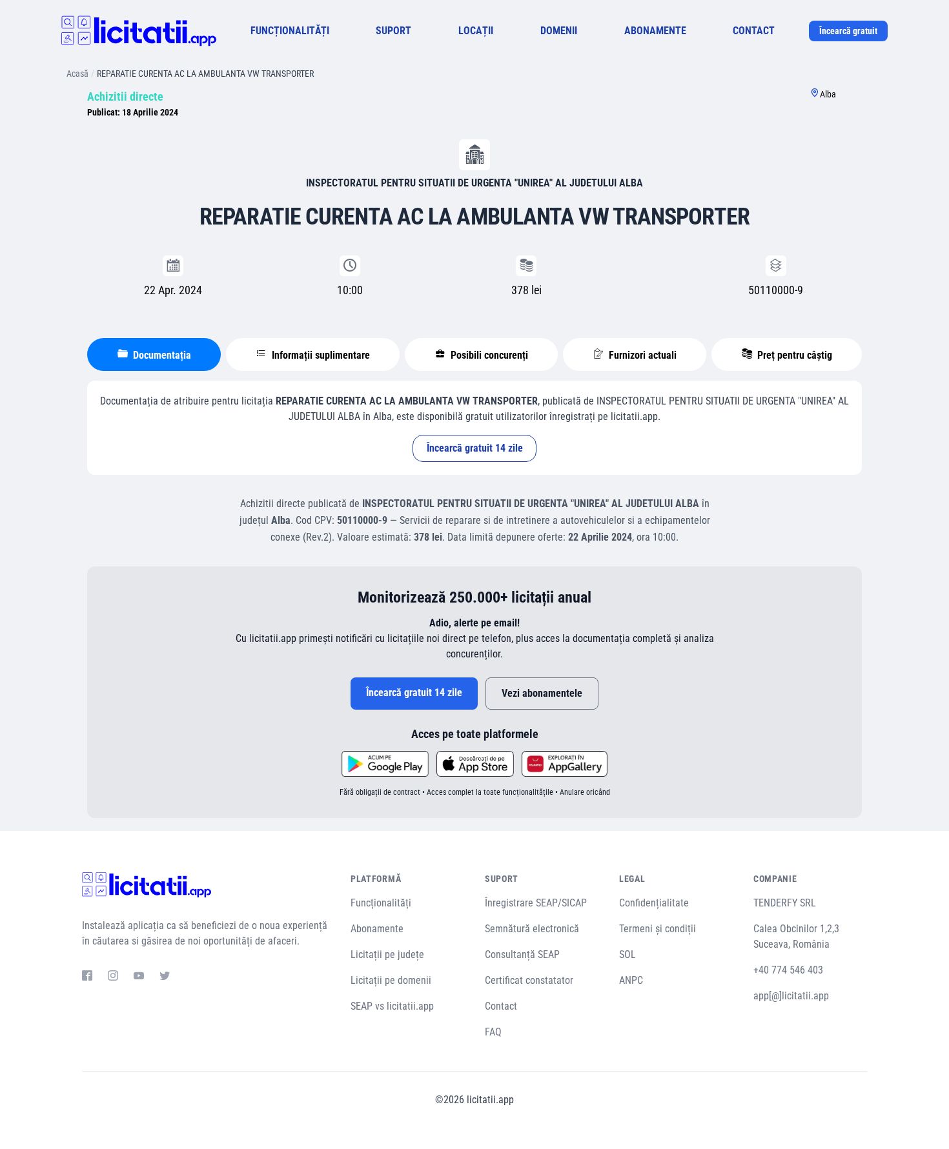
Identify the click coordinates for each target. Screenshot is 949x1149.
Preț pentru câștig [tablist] (793, 355)
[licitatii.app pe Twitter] (164, 977)
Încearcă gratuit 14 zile (475, 448)
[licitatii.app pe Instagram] (113, 977)
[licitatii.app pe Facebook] (87, 977)
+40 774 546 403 (788, 970)
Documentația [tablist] (160, 355)
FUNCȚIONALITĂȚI (289, 31)
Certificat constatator (529, 980)
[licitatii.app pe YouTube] (139, 977)
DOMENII (558, 31)
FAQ (493, 1032)
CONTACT (754, 31)
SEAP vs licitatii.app (392, 1006)
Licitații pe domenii (391, 980)
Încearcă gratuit (848, 31)
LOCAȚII (475, 31)
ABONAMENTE (655, 31)
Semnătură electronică (532, 929)
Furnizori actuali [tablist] (641, 355)
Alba (828, 94)
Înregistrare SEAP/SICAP (536, 903)
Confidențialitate (654, 903)
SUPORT (393, 31)
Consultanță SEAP (522, 954)
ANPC (631, 980)
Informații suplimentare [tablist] (319, 355)
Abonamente (377, 929)
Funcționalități (381, 903)
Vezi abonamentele (542, 693)
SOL (627, 954)
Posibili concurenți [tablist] (488, 355)
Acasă (77, 73)
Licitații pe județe (387, 954)
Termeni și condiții (657, 929)
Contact (501, 1006)
